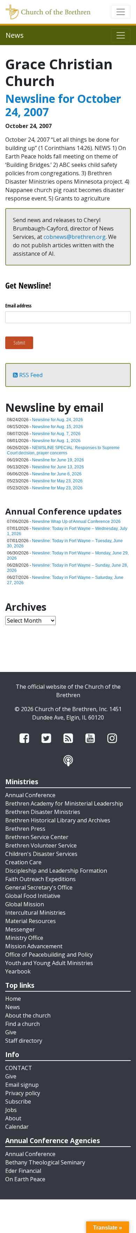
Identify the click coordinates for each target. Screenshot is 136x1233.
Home (13, 998)
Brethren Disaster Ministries (42, 812)
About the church (28, 1015)
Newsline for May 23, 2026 (57, 481)
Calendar (17, 1127)
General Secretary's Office (39, 887)
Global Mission (24, 904)
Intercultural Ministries (35, 912)
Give (10, 1032)
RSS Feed (30, 375)
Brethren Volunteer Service (41, 845)
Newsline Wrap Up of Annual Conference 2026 (76, 521)
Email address (18, 305)
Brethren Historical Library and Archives (57, 820)
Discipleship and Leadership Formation (56, 870)
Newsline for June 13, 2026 (58, 467)
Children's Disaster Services (41, 854)
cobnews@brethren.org (75, 237)
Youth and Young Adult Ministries (49, 963)
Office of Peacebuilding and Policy (49, 954)
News (12, 1007)
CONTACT (18, 1068)
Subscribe (18, 1101)
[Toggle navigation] (120, 12)
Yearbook (18, 971)
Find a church (22, 1024)
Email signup (22, 1085)
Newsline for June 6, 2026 (57, 474)
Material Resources (30, 921)
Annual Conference (30, 795)
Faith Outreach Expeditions (40, 879)
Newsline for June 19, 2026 (58, 460)
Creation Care (23, 862)
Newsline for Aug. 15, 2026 (57, 426)
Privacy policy (22, 1093)
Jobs (11, 1110)
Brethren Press (25, 828)
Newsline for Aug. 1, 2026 (56, 440)
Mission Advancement (33, 946)
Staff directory (23, 1040)
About (13, 1118)
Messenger (20, 929)
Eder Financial (23, 1171)
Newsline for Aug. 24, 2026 (57, 419)
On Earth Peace (25, 1179)
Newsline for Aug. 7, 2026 (56, 433)
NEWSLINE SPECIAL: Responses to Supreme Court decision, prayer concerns (63, 450)
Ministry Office (24, 938)
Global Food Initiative (32, 896)
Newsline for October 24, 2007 (63, 105)
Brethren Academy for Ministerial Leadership (64, 803)
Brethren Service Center (36, 837)
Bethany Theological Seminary (45, 1162)
